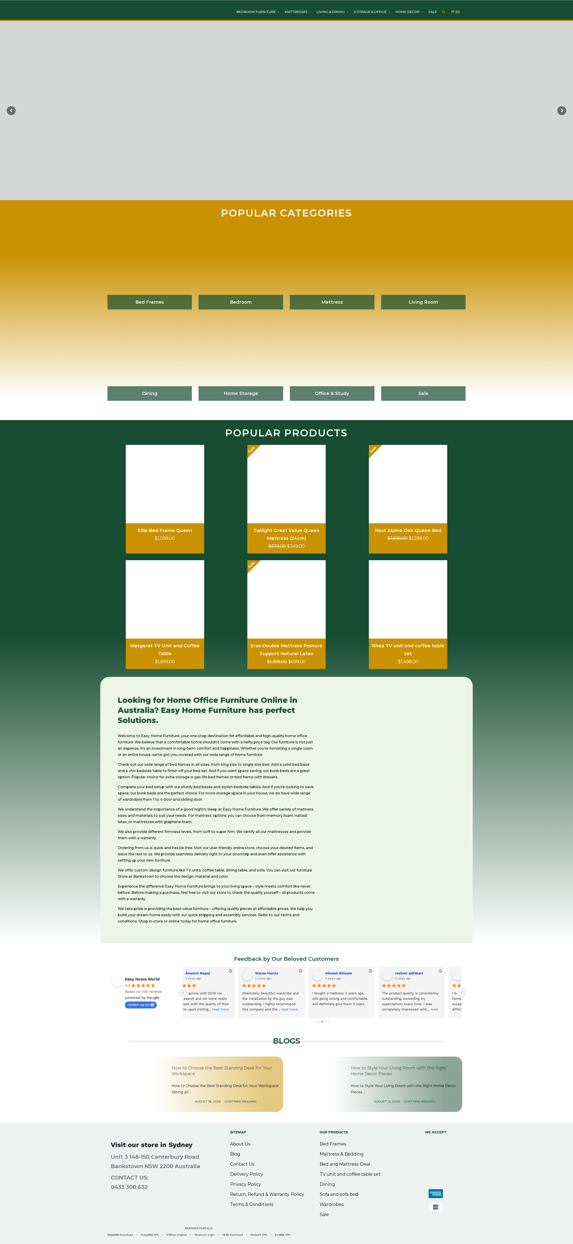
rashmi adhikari (215, 973)
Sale (324, 1214)
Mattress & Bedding (341, 1154)
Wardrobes (332, 1204)
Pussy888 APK (150, 1234)
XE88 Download (232, 1234)
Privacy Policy (245, 1184)
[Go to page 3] (326, 1022)
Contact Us (242, 1164)
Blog (235, 1154)
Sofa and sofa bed (339, 1194)
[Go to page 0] (315, 1021)
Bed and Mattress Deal (345, 1164)
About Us (240, 1144)
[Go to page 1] (319, 1022)
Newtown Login (204, 1234)
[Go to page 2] (322, 1022)
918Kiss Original (177, 1234)
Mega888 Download (120, 1234)
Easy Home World (142, 979)
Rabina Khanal (423, 973)
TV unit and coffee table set (350, 1174)
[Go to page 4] (329, 1021)
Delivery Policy (246, 1174)
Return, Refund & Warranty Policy (267, 1194)
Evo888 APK (282, 1234)
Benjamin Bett (283, 973)
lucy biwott (351, 973)
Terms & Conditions (252, 1204)
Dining (327, 1184)
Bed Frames (333, 1144)
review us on (139, 1004)
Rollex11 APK (259, 1234)
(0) (457, 12)
